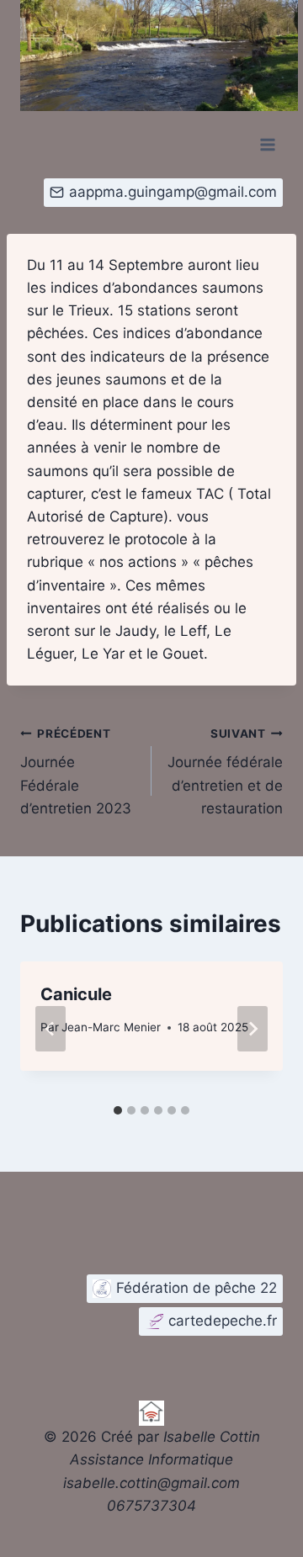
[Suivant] (252, 1028)
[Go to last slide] (50, 1028)
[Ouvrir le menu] (267, 144)
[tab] (118, 1110)
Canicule (76, 994)
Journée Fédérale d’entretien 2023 (75, 772)
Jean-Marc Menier (111, 1027)
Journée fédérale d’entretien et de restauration (225, 772)
